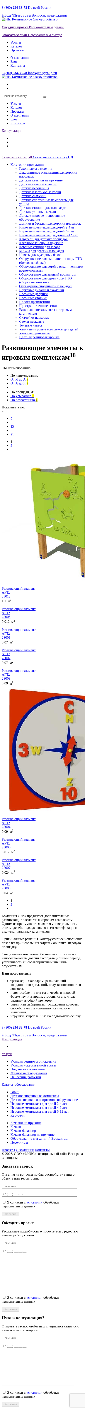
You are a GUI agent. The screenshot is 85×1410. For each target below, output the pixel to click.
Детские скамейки (32, 196)
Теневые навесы (31, 325)
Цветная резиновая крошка (39, 337)
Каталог (16, 46)
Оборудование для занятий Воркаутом (39, 1138)
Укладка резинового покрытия (33, 1061)
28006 (6, 847)
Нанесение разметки (25, 1077)
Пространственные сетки (38, 306)
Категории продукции (27, 164)
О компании (19, 57)
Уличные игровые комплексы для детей (48, 329)
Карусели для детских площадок (43, 239)
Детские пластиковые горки (40, 192)
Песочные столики (33, 298)
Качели (15, 1127)
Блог (13, 61)
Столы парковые (31, 321)
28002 (6, 658)
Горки (14, 1092)
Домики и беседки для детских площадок (50, 223)
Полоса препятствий (34, 302)
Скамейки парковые (34, 317)
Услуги (15, 42)
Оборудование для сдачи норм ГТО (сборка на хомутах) (45, 280)
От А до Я (19, 383)
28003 (6, 678)
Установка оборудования (28, 1073)
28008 (6, 888)
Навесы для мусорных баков (40, 255)
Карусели (17, 1115)
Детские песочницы (34, 188)
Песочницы (19, 1142)
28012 (6, 596)
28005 (6, 617)
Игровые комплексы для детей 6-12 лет (48, 235)
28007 (6, 868)
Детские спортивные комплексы (34, 1096)
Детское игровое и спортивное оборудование (44, 1100)
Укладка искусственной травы (33, 1065)
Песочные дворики (33, 294)
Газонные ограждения (35, 168)
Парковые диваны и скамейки (41, 290)
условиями (34, 1202)
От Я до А (19, 379)
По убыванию (22, 396)
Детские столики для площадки (42, 208)
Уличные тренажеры (34, 333)
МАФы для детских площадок (41, 251)
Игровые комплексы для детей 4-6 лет (47, 231)
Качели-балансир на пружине (41, 243)
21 (12, 434)
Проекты (17, 50)
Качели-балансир (23, 1130)
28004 (6, 827)
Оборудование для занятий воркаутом (47, 274)
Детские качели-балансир (38, 184)
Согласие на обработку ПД (53, 157)
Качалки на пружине (25, 1123)
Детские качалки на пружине (41, 180)
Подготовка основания (27, 1069)
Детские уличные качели (37, 211)
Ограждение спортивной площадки (45, 286)
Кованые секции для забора (39, 247)
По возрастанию (23, 400)
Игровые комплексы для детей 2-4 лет (47, 227)
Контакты (17, 65)
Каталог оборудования (18, 1084)
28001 (6, 637)
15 (12, 426)
